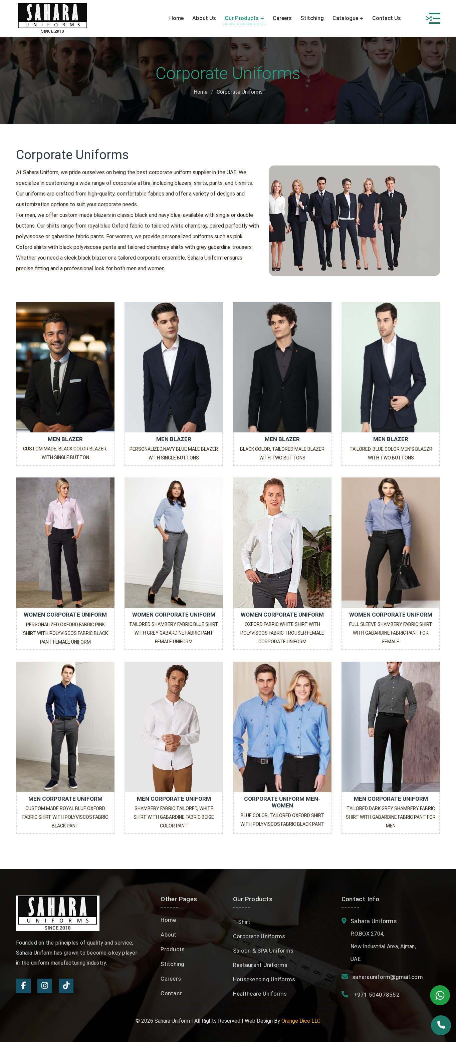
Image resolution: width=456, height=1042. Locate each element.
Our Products (242, 18)
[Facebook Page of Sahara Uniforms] (23, 986)
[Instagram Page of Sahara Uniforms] (44, 986)
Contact (171, 993)
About (168, 934)
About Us (204, 18)
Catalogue (345, 18)
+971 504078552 (376, 994)
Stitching (312, 18)
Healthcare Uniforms (260, 993)
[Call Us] (441, 1025)
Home (176, 18)
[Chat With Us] (440, 995)
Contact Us (386, 18)
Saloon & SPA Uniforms (263, 950)
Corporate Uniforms (259, 936)
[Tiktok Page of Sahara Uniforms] (66, 986)
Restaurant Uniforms (260, 965)
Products (173, 949)
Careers (282, 18)
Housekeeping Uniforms (264, 979)
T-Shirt (242, 922)
